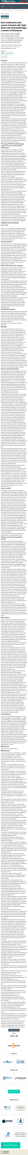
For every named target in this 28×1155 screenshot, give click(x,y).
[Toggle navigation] (3, 6)
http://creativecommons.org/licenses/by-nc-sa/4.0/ (13, 1020)
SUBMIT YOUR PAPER (14, 1030)
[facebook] (13, 1036)
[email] (11, 1036)
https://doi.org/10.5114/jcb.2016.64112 (12, 46)
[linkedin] (17, 1036)
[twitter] (15, 1036)
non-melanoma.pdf (7, 53)
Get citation (4, 57)
